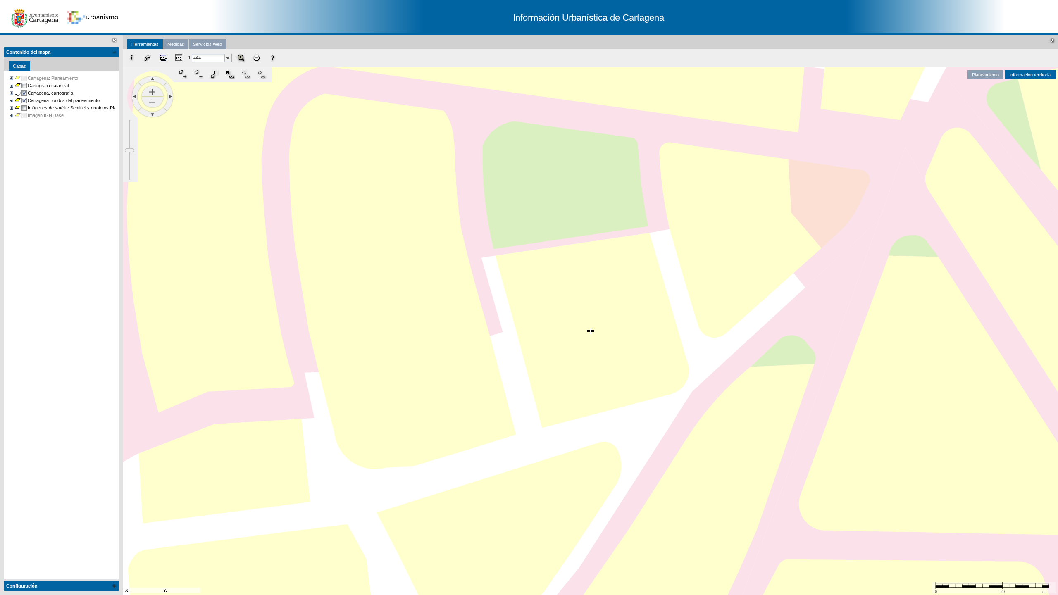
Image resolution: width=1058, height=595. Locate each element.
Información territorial (1030, 74)
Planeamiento (985, 74)
